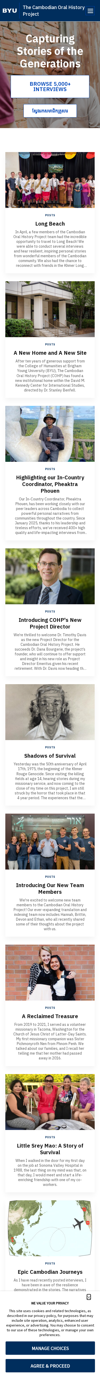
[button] (89, 1297)
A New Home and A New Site (50, 352)
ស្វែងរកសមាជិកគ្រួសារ (50, 110)
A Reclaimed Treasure (50, 1016)
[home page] (9, 10)
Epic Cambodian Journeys (50, 1271)
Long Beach (50, 223)
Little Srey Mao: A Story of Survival (50, 1149)
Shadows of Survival (50, 755)
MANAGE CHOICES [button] (50, 1348)
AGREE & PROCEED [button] (50, 1366)
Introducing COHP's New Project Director (50, 623)
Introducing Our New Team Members (50, 888)
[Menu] (90, 10)
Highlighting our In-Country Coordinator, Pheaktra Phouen (50, 484)
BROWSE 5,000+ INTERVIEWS (50, 86)
